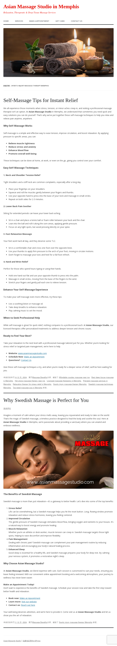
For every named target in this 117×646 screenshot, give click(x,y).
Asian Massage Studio (12, 641)
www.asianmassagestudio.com (32, 353)
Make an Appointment (34, 356)
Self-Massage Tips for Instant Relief (40, 100)
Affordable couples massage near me (74, 377)
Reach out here (28, 605)
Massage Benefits (39, 377)
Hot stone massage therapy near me (30, 380)
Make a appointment (39, 21)
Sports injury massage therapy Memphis (70, 384)
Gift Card (60, 21)
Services (19, 21)
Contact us (76, 21)
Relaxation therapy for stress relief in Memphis (32, 384)
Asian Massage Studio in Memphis (41, 6)
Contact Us (26, 360)
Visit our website (29, 601)
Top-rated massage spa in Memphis (27, 387)
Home (6, 21)
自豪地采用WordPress (31, 641)
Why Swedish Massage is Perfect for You (46, 400)
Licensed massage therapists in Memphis (64, 380)
